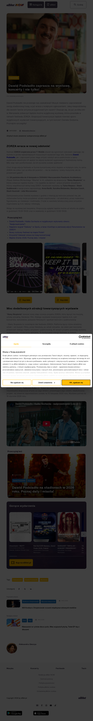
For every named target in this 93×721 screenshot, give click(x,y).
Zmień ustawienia (45, 382)
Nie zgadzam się (17, 382)
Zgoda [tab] (16, 344)
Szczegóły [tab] (46, 344)
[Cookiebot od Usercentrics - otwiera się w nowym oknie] (80, 337)
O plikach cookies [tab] (77, 344)
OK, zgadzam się (76, 382)
